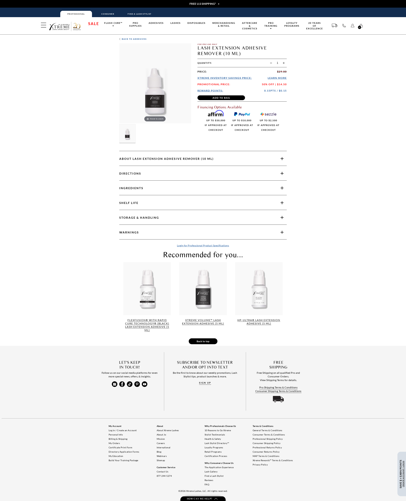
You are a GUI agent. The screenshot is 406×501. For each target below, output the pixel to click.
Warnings (129, 232)
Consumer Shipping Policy (267, 443)
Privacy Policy (260, 464)
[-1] (271, 63)
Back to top (203, 341)
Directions (130, 173)
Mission (161, 439)
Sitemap (161, 460)
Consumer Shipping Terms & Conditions (278, 390)
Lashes (175, 23)
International (163, 447)
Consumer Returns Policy (266, 451)
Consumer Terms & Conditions (269, 434)
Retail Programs (213, 451)
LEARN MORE (277, 77)
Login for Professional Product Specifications (203, 245)
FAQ (207, 484)
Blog (159, 451)
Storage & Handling (139, 217)
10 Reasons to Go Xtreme (218, 430)
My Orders (114, 443)
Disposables (196, 23)
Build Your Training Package (123, 460)
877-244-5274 (164, 475)
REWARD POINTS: (210, 90)
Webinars (162, 456)
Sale (93, 23)
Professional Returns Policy (267, 447)
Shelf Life (128, 203)
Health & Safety (213, 439)
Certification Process (216, 456)
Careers (161, 443)
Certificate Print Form (120, 447)
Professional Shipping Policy (268, 439)
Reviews (209, 480)
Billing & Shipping (118, 439)
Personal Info (116, 434)
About (166, 158)
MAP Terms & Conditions (266, 456)
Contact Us (162, 471)
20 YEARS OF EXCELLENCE (314, 26)
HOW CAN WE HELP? (200, 498)
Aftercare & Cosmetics (249, 26)
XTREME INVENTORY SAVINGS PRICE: (224, 77)
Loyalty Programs (291, 24)
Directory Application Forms (124, 451)
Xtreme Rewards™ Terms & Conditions (273, 460)
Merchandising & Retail (223, 24)
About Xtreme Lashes (168, 430)
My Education (116, 456)
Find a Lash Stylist (214, 475)
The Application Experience (219, 467)
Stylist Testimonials (215, 434)
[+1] (284, 63)
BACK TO (134, 39)
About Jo (161, 434)
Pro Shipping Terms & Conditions (278, 387)
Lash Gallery (211, 471)
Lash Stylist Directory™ (217, 443)
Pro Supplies (135, 24)
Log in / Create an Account (123, 430)
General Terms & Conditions (267, 430)
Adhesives (156, 23)
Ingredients (131, 188)
